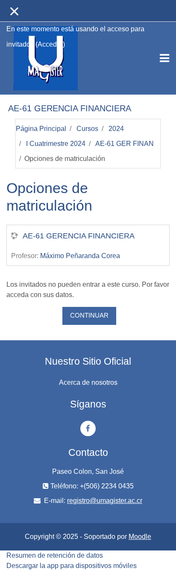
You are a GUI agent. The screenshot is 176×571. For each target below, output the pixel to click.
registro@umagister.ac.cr (104, 500)
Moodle (140, 536)
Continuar (89, 315)
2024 (116, 128)
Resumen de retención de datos (54, 555)
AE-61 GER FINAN (124, 143)
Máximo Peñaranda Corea (80, 255)
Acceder (50, 44)
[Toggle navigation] (164, 58)
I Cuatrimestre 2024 (55, 143)
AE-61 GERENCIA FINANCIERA (79, 236)
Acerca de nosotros (88, 382)
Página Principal (41, 128)
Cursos (87, 128)
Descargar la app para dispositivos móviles (71, 565)
